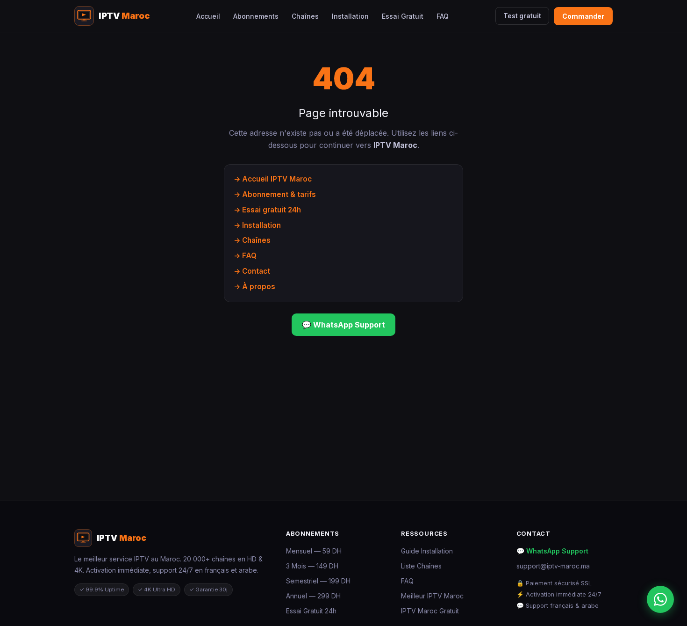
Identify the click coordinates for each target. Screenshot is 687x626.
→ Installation (257, 225)
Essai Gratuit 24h (311, 611)
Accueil (208, 16)
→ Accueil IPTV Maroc (273, 179)
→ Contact (252, 271)
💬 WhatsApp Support (343, 324)
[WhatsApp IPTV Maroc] (660, 599)
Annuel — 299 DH (313, 596)
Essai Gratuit (402, 16)
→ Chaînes (252, 240)
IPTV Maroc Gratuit (430, 611)
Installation (350, 16)
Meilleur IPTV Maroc (432, 596)
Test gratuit (522, 16)
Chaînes (305, 16)
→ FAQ (245, 255)
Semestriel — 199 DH (318, 581)
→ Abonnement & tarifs (275, 194)
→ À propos (254, 286)
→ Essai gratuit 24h (267, 209)
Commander (583, 16)
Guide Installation (427, 551)
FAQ (443, 16)
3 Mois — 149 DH (312, 566)
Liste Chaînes (421, 566)
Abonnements (256, 16)
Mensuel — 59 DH (314, 551)
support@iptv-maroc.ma (553, 566)
